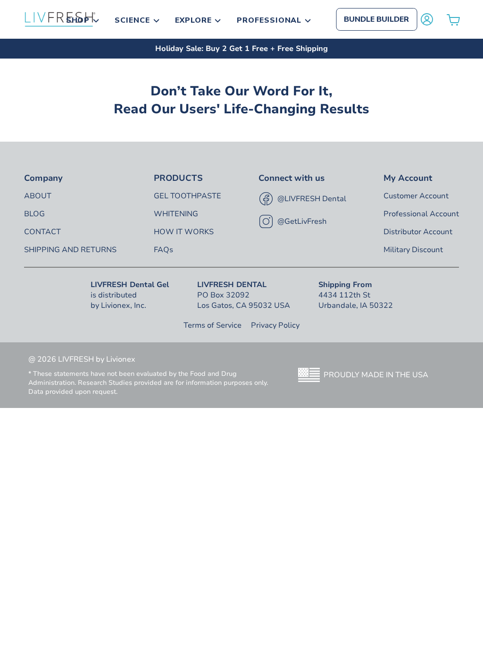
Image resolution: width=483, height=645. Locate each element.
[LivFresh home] (60, 19)
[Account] (427, 19)
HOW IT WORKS (184, 232)
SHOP (78, 20)
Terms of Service (212, 325)
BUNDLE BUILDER (376, 19)
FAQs (163, 250)
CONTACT (42, 232)
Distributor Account (417, 232)
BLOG (34, 214)
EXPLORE (193, 20)
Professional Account (421, 214)
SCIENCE (132, 20)
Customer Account (416, 196)
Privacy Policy (275, 325)
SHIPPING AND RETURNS (70, 250)
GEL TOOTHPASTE (187, 196)
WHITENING (176, 214)
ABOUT (37, 196)
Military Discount (413, 250)
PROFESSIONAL (269, 20)
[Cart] (453, 19)
